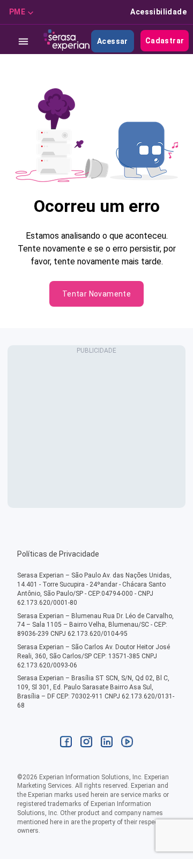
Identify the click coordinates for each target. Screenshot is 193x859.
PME (17, 11)
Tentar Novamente (96, 294)
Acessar (112, 41)
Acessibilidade (158, 11)
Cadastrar (164, 40)
